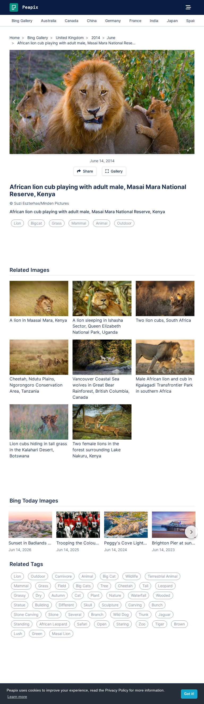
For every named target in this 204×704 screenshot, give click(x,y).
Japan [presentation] (172, 20)
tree (104, 585)
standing (21, 624)
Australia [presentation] (48, 20)
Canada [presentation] (71, 20)
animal (101, 223)
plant (95, 595)
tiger (159, 624)
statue (19, 605)
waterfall (138, 595)
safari (82, 624)
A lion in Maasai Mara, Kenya (38, 320)
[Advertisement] (102, 249)
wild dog (121, 614)
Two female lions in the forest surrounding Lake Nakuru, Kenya (97, 449)
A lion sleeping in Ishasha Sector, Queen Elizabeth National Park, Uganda (98, 326)
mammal (78, 223)
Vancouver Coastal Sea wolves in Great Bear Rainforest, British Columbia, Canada (101, 388)
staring (122, 624)
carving (135, 605)
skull (88, 605)
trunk (143, 614)
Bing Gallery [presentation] (22, 20)
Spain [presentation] (191, 20)
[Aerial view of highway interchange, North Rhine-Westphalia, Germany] (189, 102)
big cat (109, 576)
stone (53, 614)
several (74, 614)
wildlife (131, 576)
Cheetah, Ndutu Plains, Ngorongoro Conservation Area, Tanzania (36, 385)
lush (18, 633)
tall (145, 585)
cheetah (125, 585)
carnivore (63, 576)
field (62, 585)
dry (39, 595)
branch (97, 614)
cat (78, 595)
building (42, 605)
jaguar (164, 614)
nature (115, 595)
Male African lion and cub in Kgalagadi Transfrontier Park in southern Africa (164, 385)
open (102, 624)
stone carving (26, 614)
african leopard (53, 624)
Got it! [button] (189, 694)
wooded (163, 595)
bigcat (36, 223)
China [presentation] (92, 20)
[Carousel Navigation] (102, 535)
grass (57, 223)
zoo (142, 624)
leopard (165, 585)
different (66, 605)
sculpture (110, 605)
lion (17, 223)
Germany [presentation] (113, 20)
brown (179, 624)
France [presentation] (135, 20)
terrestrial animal (162, 576)
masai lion (61, 633)
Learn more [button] (17, 696)
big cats (83, 585)
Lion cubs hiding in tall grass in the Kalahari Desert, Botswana (38, 449)
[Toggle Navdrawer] (188, 7)
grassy (20, 595)
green (37, 633)
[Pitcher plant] (14, 102)
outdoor (124, 223)
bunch (157, 605)
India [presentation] (154, 20)
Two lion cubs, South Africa (163, 320)
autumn (58, 595)
